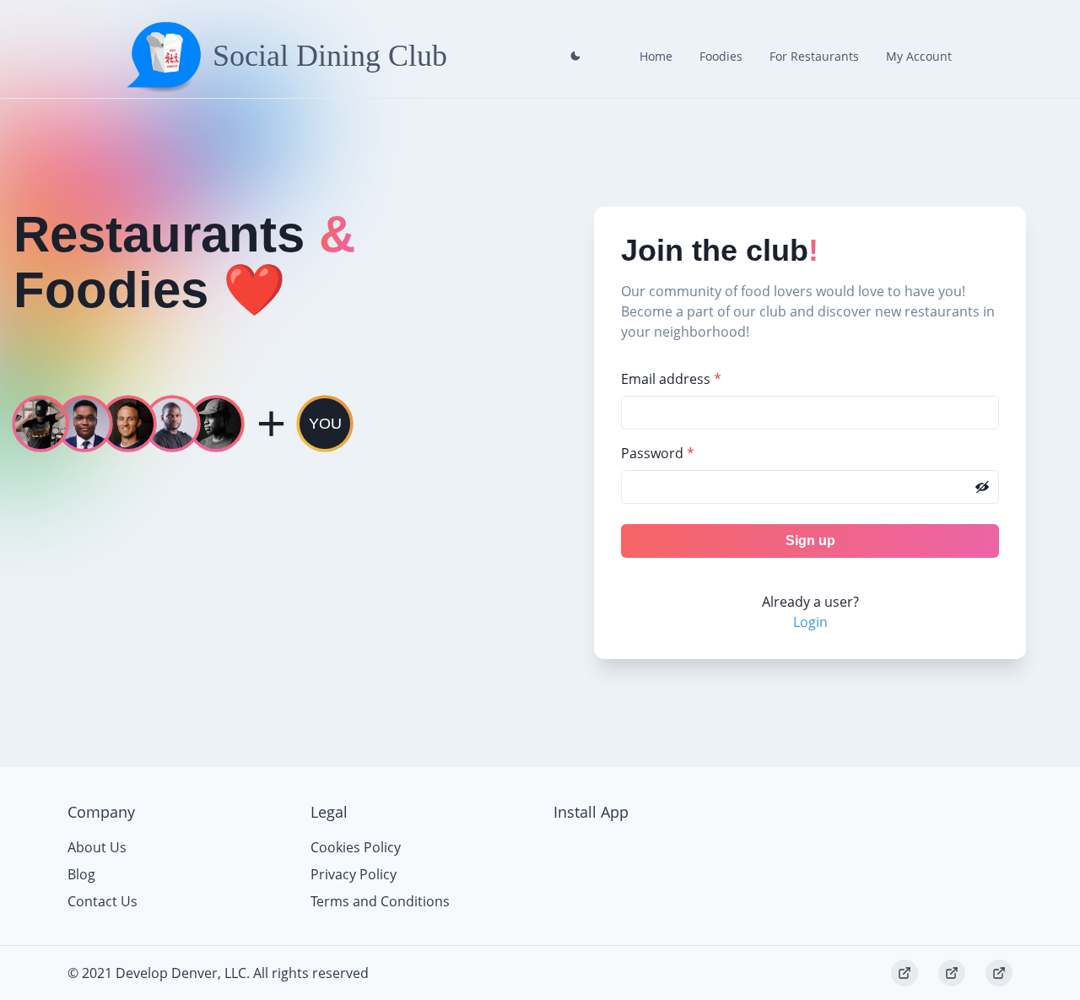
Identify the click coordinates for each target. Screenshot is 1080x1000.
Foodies (720, 56)
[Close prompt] (575, 56)
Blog (81, 874)
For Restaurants (814, 56)
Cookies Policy (355, 847)
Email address (671, 379)
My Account (919, 56)
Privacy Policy (353, 874)
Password (657, 453)
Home (656, 56)
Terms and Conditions (380, 901)
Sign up (810, 540)
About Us (97, 847)
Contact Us (103, 901)
